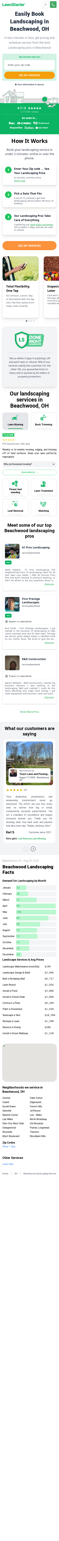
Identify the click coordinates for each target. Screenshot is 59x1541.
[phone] (53, 4)
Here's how (19, 180)
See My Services (29, 245)
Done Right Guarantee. (41, 224)
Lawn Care (7, 1164)
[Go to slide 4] (33, 321)
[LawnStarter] (14, 4)
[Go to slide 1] (26, 321)
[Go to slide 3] (31, 321)
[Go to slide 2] (28, 321)
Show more (49, 584)
